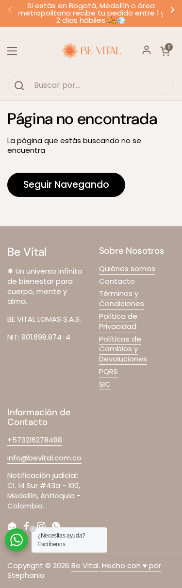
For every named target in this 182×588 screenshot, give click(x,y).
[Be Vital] (91, 51)
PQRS (108, 371)
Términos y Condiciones (121, 298)
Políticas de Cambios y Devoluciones (123, 349)
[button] (165, 51)
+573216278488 (34, 440)
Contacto (117, 281)
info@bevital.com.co (44, 458)
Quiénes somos (127, 268)
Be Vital (85, 565)
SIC (105, 384)
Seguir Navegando (66, 184)
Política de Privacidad (118, 321)
